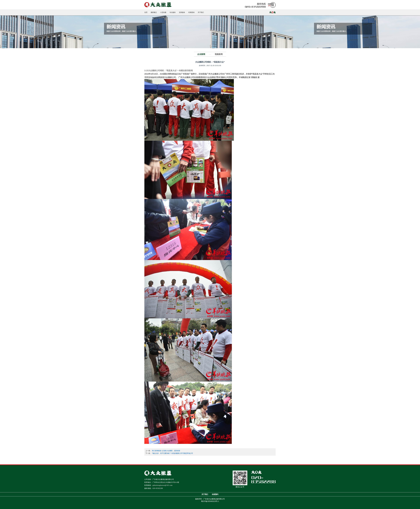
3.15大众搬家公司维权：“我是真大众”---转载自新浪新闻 (168, 70)
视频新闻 (219, 54)
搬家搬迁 (154, 12)
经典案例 (191, 12)
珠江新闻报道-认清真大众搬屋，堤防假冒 (166, 451)
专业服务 (173, 12)
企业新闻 (201, 54)
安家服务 (182, 12)
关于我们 (201, 12)
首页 (145, 12)
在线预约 (215, 494)
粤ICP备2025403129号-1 (210, 501)
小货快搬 (163, 12)
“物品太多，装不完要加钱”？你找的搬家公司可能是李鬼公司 (172, 453)
